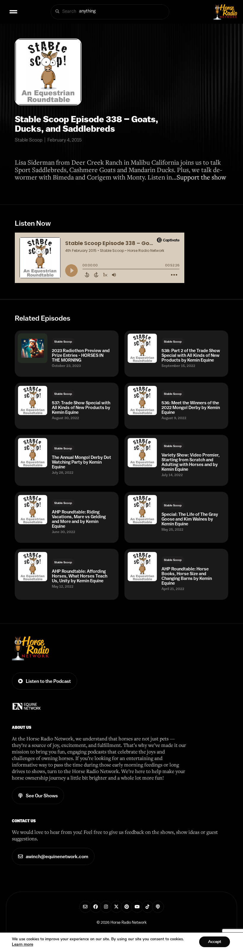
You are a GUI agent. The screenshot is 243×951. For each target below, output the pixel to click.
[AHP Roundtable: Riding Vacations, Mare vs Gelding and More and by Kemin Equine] (32, 509)
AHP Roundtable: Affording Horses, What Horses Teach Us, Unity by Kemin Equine (79, 576)
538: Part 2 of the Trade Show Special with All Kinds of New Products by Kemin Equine (191, 355)
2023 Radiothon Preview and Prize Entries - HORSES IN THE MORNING (81, 355)
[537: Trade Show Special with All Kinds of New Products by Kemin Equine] (32, 400)
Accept (214, 941)
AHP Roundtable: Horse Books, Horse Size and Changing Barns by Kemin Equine (187, 576)
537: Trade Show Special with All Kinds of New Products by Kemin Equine (81, 407)
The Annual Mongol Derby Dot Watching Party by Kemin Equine (81, 462)
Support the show (201, 177)
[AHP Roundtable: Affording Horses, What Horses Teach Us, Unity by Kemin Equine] (32, 566)
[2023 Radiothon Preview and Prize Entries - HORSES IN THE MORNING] (32, 348)
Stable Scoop (63, 341)
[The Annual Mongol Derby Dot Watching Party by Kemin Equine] (32, 452)
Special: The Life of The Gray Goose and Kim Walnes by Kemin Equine (190, 519)
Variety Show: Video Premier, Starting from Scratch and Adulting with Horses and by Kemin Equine (191, 462)
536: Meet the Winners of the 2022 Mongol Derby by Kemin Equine (191, 407)
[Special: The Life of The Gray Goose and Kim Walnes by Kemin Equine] (142, 509)
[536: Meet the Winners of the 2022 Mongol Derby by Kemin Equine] (142, 400)
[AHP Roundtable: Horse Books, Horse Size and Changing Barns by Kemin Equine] (142, 566)
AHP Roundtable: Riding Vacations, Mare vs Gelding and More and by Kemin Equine (79, 519)
